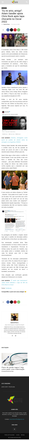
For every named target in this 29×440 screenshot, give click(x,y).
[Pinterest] (15, 29)
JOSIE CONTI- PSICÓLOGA (8, 387)
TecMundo (8, 288)
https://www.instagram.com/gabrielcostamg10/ (14, 324)
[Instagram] (16, 336)
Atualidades (4, 8)
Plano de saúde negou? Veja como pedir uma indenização (13, 368)
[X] (11, 29)
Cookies (17, 435)
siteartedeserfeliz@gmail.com (16, 419)
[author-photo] (14, 320)
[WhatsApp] (18, 29)
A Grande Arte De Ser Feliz (8, 371)
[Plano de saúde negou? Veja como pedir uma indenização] (14, 359)
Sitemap (23, 435)
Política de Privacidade (9, 435)
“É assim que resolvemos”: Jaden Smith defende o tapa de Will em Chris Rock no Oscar (14, 282)
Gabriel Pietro (6, 24)
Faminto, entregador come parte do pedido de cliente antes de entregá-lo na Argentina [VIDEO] (14, 140)
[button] (2, 2)
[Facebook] (8, 29)
